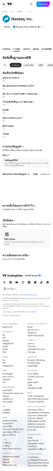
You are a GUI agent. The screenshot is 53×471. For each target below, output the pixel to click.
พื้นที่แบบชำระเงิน (10, 465)
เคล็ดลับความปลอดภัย (36, 424)
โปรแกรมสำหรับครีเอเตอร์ (13, 429)
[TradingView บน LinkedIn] (29, 282)
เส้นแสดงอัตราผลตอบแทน (13, 393)
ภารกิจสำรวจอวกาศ (35, 377)
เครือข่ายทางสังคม (10, 421)
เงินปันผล (6, 379)
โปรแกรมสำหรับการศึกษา (38, 466)
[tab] (15, 65)
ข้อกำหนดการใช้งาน (36, 410)
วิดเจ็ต (30, 438)
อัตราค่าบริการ (33, 330)
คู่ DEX (5, 349)
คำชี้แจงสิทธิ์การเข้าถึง (37, 421)
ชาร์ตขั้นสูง (32, 446)
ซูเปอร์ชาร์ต (7, 327)
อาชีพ (30, 385)
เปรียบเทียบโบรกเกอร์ (36, 349)
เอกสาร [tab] (26, 49)
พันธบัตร (6, 341)
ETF (4, 338)
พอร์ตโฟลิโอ (7, 390)
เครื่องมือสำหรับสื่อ (35, 388)
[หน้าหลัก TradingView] (9, 4)
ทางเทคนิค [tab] (47, 49)
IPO (4, 382)
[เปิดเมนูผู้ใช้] (3, 4)
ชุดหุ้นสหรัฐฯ (33, 366)
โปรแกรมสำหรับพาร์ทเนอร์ (38, 463)
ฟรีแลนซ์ (6, 462)
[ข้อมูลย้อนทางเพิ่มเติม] (12, 11)
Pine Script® (8, 402)
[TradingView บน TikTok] (41, 282)
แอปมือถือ (6, 410)
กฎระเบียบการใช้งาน (11, 432)
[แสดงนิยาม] (8, 155)
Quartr (34, 312)
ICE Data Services (30, 295)
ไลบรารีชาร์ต (33, 440)
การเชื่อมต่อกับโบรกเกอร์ (37, 460)
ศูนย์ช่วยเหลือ (33, 382)
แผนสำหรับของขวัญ (36, 335)
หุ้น (4, 335)
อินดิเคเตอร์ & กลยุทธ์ (11, 456)
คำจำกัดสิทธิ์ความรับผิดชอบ (39, 412)
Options (6, 396)
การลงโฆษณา (33, 457)
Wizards (6, 459)
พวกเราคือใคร (33, 374)
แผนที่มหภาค (8, 399)
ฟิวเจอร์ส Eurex (34, 363)
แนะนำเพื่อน (7, 426)
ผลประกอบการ (8, 377)
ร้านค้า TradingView (36, 396)
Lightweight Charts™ (36, 443)
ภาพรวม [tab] (6, 49)
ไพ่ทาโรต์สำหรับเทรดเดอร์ (38, 399)
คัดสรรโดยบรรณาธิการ (12, 448)
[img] (39, 27)
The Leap (32, 352)
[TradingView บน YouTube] (17, 282)
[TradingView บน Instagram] (23, 282)
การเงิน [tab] (16, 49)
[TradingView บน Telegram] (35, 282)
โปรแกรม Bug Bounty (36, 427)
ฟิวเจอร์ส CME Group (36, 360)
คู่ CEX (5, 346)
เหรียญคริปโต (8, 343)
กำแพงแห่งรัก (8, 423)
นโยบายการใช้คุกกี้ (35, 418)
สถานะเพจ (32, 430)
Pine (4, 352)
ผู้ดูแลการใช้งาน (9, 435)
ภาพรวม (31, 343)
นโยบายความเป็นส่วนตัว (37, 415)
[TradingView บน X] (4, 282)
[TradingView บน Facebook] (10, 282)
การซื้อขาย (7, 443)
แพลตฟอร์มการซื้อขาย (36, 449)
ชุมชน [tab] (36, 49)
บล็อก (30, 379)
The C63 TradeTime (36, 402)
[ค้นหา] (31, 4)
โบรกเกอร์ (32, 346)
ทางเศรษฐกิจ (8, 374)
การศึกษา (6, 446)
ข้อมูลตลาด (32, 333)
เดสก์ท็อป (6, 412)
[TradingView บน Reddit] (47, 282)
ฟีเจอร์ (30, 327)
